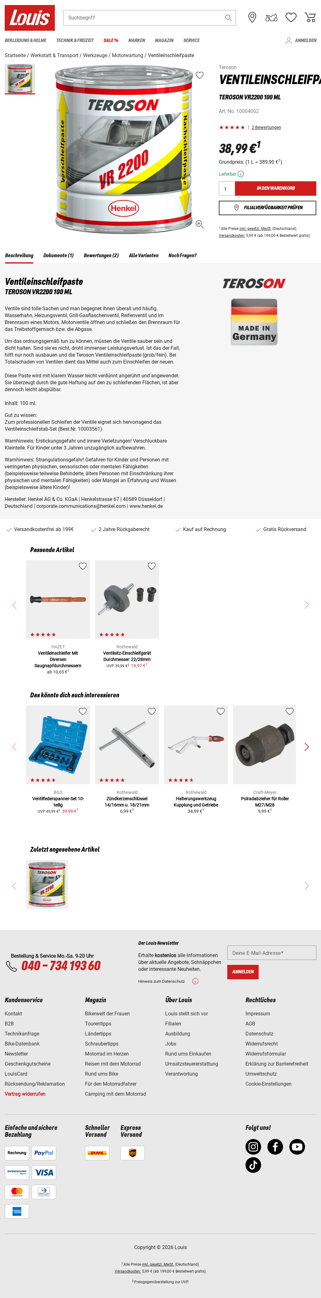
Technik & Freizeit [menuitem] (74, 40)
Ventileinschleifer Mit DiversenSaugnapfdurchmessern (58, 659)
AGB (250, 1024)
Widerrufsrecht (261, 1044)
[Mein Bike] (271, 17)
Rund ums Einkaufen (188, 1054)
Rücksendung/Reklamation (35, 1084)
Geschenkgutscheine (27, 1064)
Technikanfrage (22, 1034)
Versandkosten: (232, 235)
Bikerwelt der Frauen (107, 1014)
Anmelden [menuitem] (305, 40)
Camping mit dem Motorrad (115, 1094)
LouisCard (16, 1074)
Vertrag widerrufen (25, 1094)
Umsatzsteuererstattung (191, 1064)
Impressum (257, 1014)
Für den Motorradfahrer (110, 1084)
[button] (228, 18)
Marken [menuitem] (136, 40)
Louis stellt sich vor (186, 1014)
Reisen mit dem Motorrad (113, 1064)
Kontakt (13, 1014)
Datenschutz (259, 1034)
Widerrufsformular (265, 1054)
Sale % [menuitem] (110, 40)
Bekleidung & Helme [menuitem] (25, 40)
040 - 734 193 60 (60, 966)
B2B (9, 1024)
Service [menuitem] (191, 40)
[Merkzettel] (291, 17)
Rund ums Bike (101, 1074)
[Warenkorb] (310, 17)
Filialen (173, 1024)
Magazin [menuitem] (164, 40)
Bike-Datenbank (22, 1044)
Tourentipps (98, 1024)
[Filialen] (252, 17)
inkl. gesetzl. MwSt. (255, 228)
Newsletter (16, 1054)
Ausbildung (177, 1034)
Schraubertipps (101, 1044)
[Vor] (306, 747)
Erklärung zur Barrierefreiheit (276, 1064)
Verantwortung (181, 1074)
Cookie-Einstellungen (268, 1084)
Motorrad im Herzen (107, 1054)
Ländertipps (98, 1034)
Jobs (170, 1044)
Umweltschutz (261, 1074)
